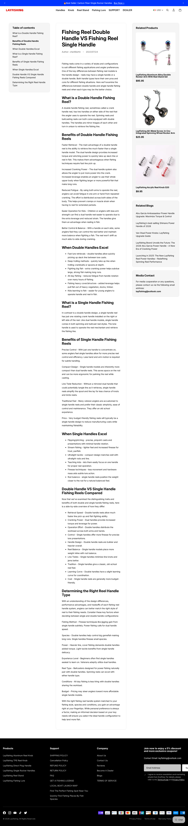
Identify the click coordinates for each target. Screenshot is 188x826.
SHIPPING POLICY (59, 755)
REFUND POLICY (58, 765)
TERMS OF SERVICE (106, 780)
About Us (101, 755)
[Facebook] (4, 812)
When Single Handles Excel (25, 69)
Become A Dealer (105, 770)
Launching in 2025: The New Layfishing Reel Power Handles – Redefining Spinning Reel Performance (155, 258)
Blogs (99, 775)
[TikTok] (20, 812)
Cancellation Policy (59, 760)
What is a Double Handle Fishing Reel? (27, 34)
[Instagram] (9, 812)
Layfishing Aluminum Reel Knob (18, 755)
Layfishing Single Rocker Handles (19, 770)
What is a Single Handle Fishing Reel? (27, 55)
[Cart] (180, 10)
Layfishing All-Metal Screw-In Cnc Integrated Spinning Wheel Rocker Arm (155, 132)
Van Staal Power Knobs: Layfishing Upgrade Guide (152, 234)
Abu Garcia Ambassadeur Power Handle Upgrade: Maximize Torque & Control (155, 215)
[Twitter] (25, 812)
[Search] (167, 10)
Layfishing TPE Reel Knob (15, 760)
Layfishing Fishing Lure (14, 780)
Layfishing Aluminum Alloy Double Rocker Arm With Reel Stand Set (153, 75)
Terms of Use (162, 780)
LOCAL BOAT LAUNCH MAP (64, 785)
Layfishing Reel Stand (13, 775)
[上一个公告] (4, 3)
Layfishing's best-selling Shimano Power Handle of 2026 (155, 224)
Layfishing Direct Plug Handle (17, 765)
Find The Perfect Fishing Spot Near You (69, 791)
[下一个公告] (183, 3)
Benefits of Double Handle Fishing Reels (25, 42)
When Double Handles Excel (26, 49)
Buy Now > (119, 3)
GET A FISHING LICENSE (62, 780)
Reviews (101, 765)
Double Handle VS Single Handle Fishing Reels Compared (28, 76)
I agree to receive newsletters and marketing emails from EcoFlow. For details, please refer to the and (166, 777)
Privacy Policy (178, 780)
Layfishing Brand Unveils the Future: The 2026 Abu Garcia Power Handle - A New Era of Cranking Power (155, 245)
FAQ (52, 775)
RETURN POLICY (58, 770)
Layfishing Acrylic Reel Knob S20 (152, 187)
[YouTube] (15, 812)
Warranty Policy (165, 819)
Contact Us (102, 760)
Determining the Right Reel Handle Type (28, 84)
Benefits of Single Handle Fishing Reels (28, 63)
